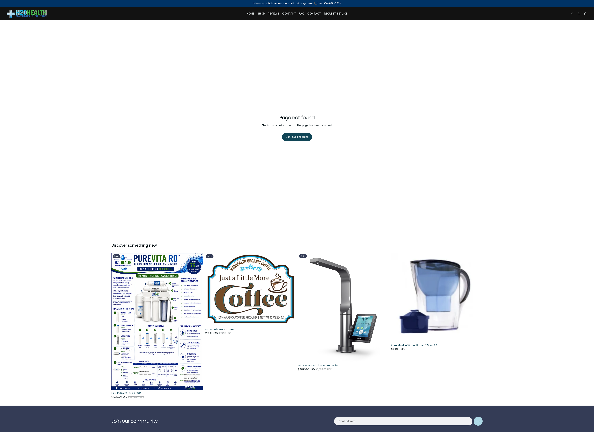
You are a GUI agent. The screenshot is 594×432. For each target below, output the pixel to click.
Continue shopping (297, 137)
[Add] (198, 385)
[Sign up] (478, 421)
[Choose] (478, 337)
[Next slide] (384, 307)
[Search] (572, 13)
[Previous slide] (302, 307)
